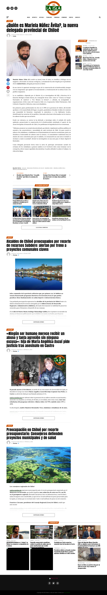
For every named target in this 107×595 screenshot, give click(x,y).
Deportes (34, 17)
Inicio (28, 17)
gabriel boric (49, 168)
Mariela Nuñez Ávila (59, 168)
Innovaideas (67, 592)
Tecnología (49, 17)
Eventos (71, 17)
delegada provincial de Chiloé (36, 168)
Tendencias (56, 17)
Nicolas (15, 255)
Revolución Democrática (20, 169)
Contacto (77, 17)
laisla (14, 36)
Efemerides (64, 17)
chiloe (24, 168)
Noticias (41, 17)
